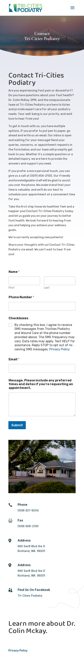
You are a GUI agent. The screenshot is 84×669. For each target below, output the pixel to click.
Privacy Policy (59, 349)
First (11, 287)
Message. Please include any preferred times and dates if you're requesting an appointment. (41, 384)
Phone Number (21, 297)
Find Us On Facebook (34, 590)
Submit (17, 425)
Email (14, 359)
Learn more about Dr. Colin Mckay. (41, 627)
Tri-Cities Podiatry (30, 595)
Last (47, 287)
